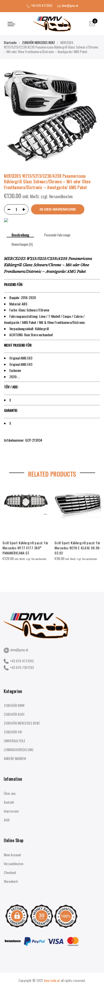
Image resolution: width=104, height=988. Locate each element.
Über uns (10, 793)
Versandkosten (13, 863)
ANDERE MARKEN (15, 758)
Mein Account (12, 854)
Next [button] (95, 527)
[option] (26, 524)
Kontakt (9, 802)
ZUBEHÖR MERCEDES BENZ (38, 42)
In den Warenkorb (58, 209)
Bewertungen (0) (22, 244)
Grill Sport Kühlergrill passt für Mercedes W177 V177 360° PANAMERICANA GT (25, 547)
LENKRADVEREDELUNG (18, 749)
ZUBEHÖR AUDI (14, 714)
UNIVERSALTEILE (14, 740)
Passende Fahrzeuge (57, 235)
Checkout (10, 872)
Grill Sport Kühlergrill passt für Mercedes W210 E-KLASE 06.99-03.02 (78, 547)
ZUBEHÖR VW (13, 731)
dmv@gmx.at (19, 649)
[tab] (20, 235)
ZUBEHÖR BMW (14, 705)
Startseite (10, 42)
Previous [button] (8, 527)
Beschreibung (20, 235)
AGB (7, 819)
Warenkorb (11, 881)
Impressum (11, 811)
